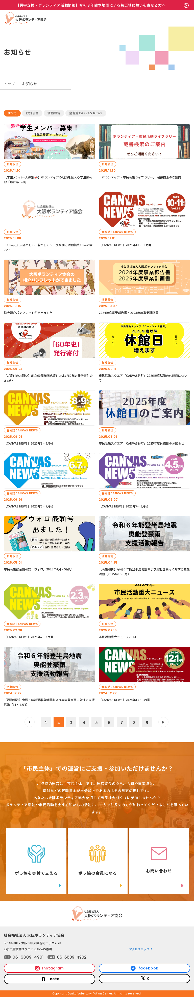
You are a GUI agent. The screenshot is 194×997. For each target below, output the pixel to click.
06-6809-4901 (28, 957)
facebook (148, 968)
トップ (9, 83)
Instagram (53, 968)
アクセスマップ (139, 949)
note (55, 978)
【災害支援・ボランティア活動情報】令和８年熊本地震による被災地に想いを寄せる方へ (91, 5)
